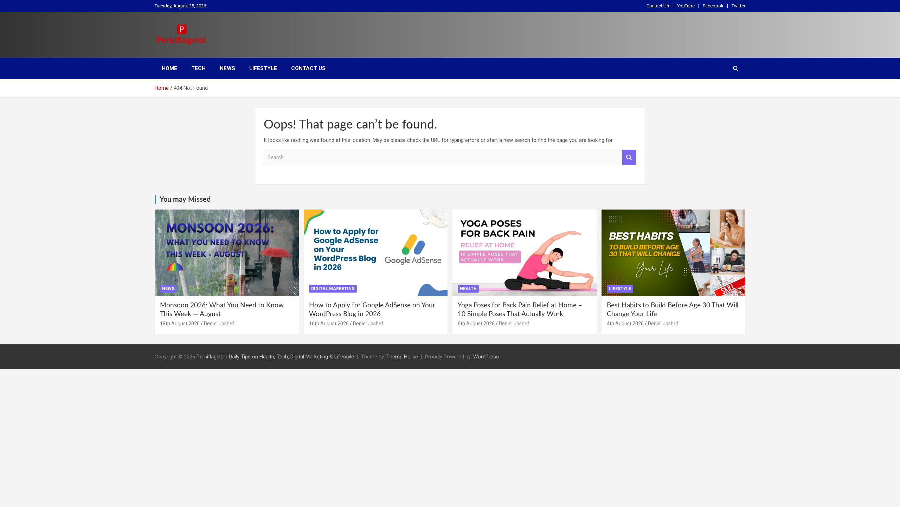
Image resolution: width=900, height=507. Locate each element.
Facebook (713, 5)
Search (629, 157)
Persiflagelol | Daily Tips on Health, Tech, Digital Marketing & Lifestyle (275, 356)
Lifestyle (263, 68)
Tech (198, 68)
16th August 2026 (329, 323)
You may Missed (185, 199)
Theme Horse (402, 356)
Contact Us (658, 5)
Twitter (738, 5)
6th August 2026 (476, 323)
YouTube (686, 5)
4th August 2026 (625, 323)
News (227, 68)
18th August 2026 (180, 323)
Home (169, 68)
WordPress (486, 356)
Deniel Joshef (219, 323)
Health (468, 288)
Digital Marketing (333, 288)
